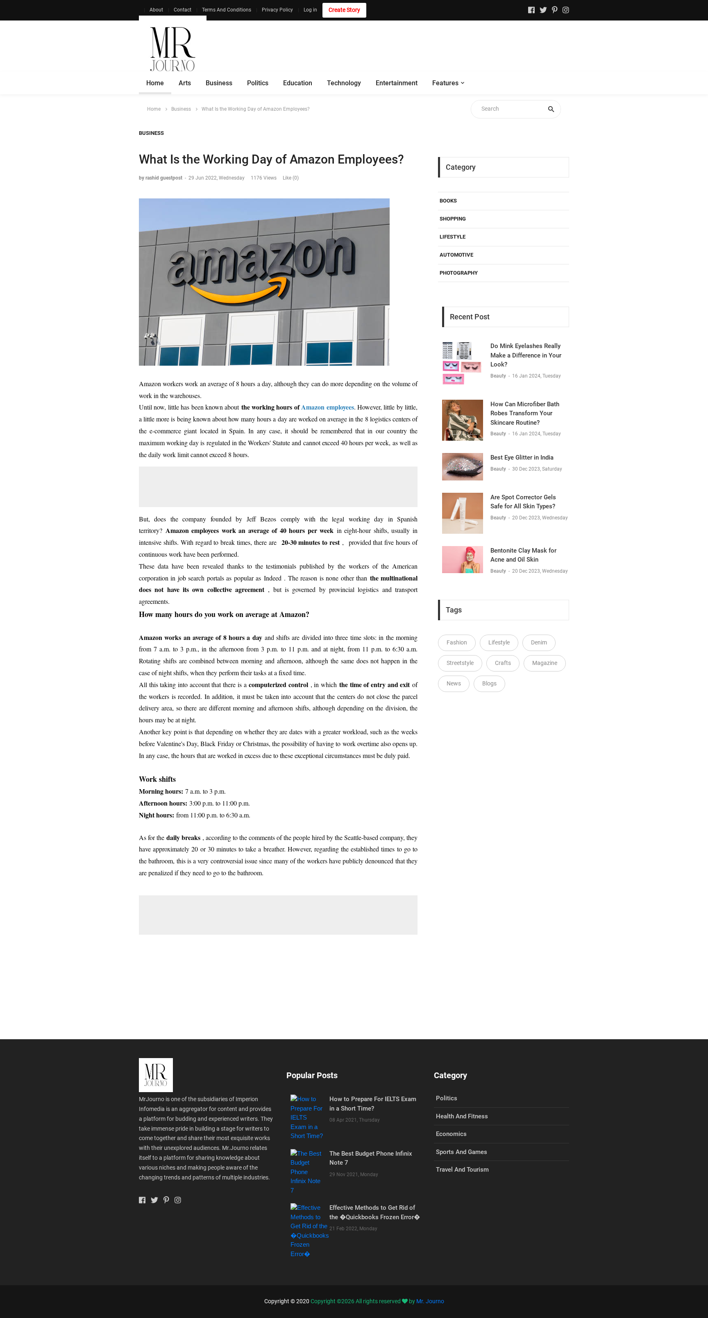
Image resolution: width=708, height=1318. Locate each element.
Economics (451, 1134)
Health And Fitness (462, 1116)
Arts (185, 83)
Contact (182, 10)
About (156, 10)
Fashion (457, 642)
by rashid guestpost (160, 178)
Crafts (503, 663)
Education (297, 83)
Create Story (344, 10)
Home (155, 83)
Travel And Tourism (462, 1169)
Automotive (456, 255)
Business (219, 83)
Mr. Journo (430, 1301)
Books (448, 201)
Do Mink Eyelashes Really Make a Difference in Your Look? (525, 355)
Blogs (489, 683)
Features (445, 83)
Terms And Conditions (226, 10)
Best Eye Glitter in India (522, 457)
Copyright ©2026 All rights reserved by (363, 1301)
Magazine (544, 663)
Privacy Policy (277, 10)
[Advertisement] (420, 49)
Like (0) (291, 178)
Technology (344, 83)
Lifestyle (452, 237)
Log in (310, 10)
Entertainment (397, 83)
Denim (539, 642)
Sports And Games (461, 1152)
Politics (257, 83)
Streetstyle (460, 663)
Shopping (453, 219)
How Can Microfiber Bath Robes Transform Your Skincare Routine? (524, 413)
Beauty (498, 376)
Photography (459, 273)
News (454, 683)
